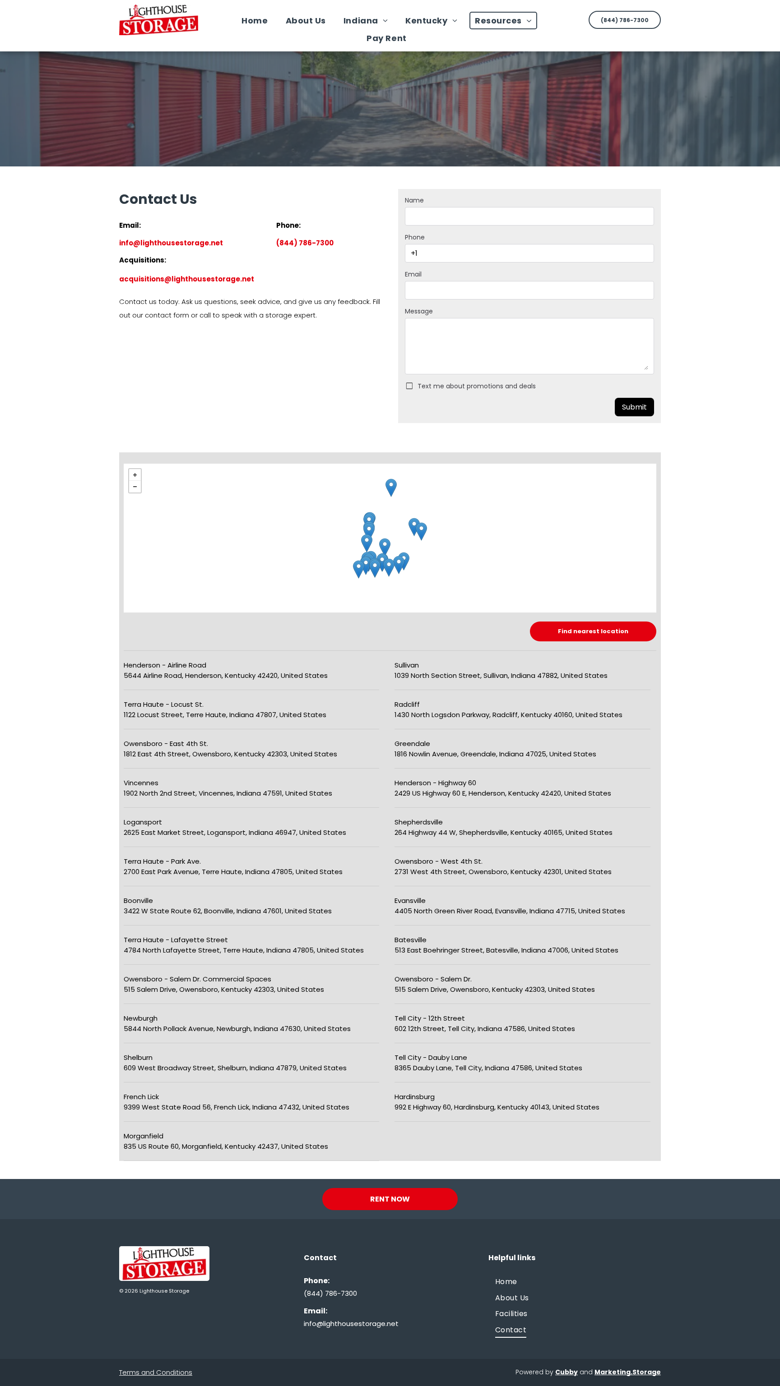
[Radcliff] (398, 565)
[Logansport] (391, 488)
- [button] (135, 487)
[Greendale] (421, 531)
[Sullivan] (369, 532)
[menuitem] (258, 20)
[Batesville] (414, 527)
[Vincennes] (366, 543)
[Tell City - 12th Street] (382, 562)
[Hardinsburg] (389, 567)
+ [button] (135, 475)
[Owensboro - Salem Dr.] (375, 568)
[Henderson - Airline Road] (365, 566)
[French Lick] (384, 547)
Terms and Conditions (155, 1372)
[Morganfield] (358, 569)
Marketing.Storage (627, 1372)
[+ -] (390, 538)
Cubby (566, 1372)
